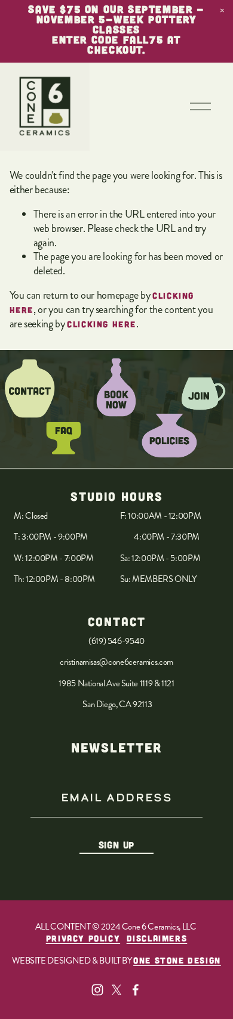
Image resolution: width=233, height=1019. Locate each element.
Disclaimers (157, 938)
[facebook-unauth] (136, 990)
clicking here (101, 324)
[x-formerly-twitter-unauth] (116, 990)
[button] (222, 10)
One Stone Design (177, 960)
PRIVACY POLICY (83, 938)
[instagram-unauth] (97, 990)
